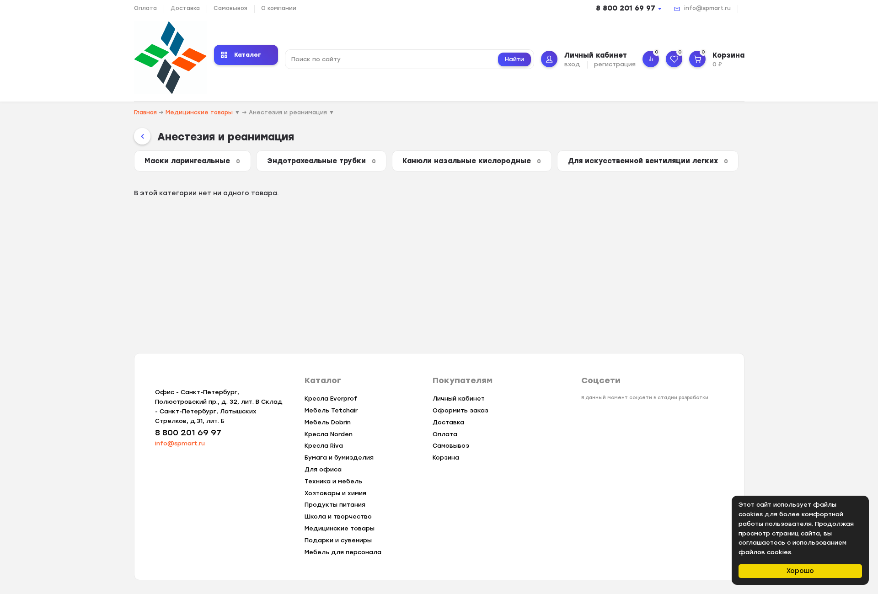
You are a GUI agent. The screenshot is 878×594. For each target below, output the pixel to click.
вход (572, 64)
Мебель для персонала (343, 552)
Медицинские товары (340, 528)
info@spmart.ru (707, 8)
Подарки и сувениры (338, 540)
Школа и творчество (338, 516)
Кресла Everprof (331, 398)
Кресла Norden (329, 434)
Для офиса (323, 469)
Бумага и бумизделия (339, 457)
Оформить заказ (460, 410)
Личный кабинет (459, 398)
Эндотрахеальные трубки (321, 161)
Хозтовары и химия (335, 493)
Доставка (185, 8)
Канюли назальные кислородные (471, 161)
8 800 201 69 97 (625, 8)
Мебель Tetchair (331, 410)
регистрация (615, 64)
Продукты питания (335, 504)
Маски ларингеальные (192, 161)
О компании (278, 8)
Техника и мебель (333, 481)
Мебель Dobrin (328, 422)
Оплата (145, 8)
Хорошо (800, 571)
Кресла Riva (324, 445)
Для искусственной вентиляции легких (648, 161)
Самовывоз (230, 8)
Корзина (446, 457)
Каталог (247, 54)
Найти (514, 59)
